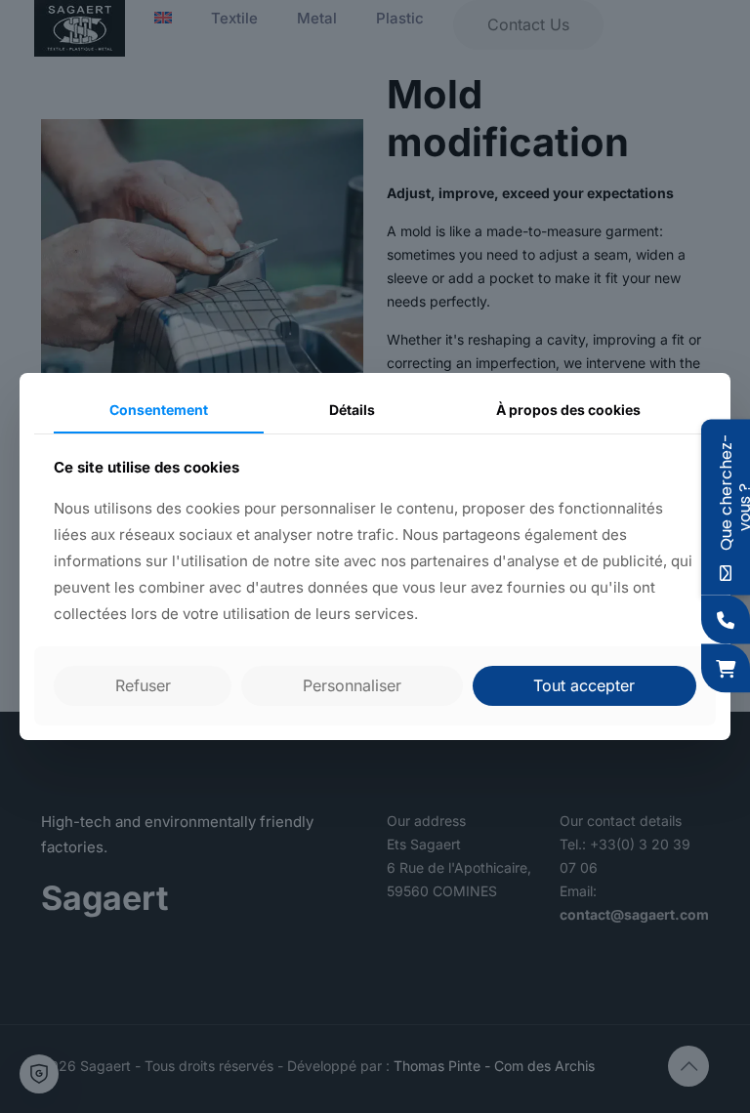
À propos (568, 409)
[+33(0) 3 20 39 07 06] (725, 620)
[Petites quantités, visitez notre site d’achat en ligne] (725, 668)
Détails (352, 409)
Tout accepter (584, 685)
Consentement (158, 409)
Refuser (143, 685)
